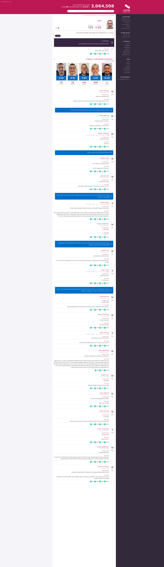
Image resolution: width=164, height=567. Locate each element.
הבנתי (58, 35)
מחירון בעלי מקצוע (125, 28)
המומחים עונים (126, 68)
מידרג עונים (127, 70)
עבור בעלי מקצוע (126, 37)
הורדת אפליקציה (126, 21)
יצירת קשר (127, 49)
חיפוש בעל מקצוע (126, 19)
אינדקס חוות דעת (126, 24)
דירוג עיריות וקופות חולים (124, 79)
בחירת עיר (108, 61)
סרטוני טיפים (127, 72)
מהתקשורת (127, 45)
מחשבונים (127, 67)
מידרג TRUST (126, 53)
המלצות (128, 63)
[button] (54, 74)
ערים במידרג (127, 22)
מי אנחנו (128, 43)
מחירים (128, 65)
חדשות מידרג (127, 47)
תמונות (128, 26)
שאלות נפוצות (126, 51)
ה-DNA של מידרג (126, 54)
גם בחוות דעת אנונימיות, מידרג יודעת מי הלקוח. (98, 152)
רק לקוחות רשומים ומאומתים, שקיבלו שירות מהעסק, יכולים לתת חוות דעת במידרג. (90, 110)
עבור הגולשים (127, 35)
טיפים (128, 61)
